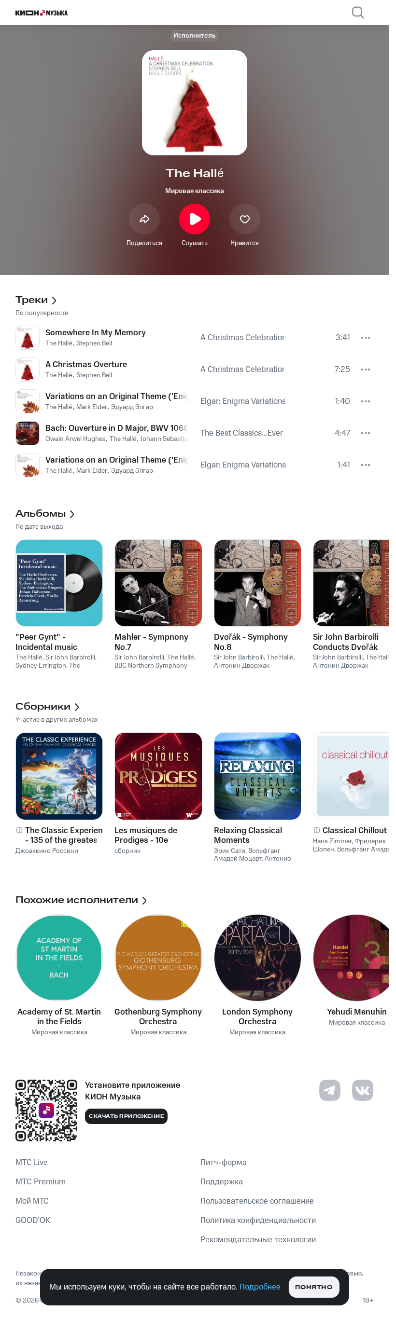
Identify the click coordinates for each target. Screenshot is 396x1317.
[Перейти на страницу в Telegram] (329, 1090)
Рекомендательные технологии (258, 1240)
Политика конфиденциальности (258, 1220)
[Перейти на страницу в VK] (362, 1090)
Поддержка (221, 1182)
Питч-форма (223, 1162)
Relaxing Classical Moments (248, 835)
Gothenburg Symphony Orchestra (158, 1017)
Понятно (313, 1287)
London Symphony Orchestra (257, 1017)
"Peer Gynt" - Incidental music (46, 642)
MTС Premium (40, 1182)
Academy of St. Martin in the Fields (59, 1017)
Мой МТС (32, 1201)
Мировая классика (194, 191)
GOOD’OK (32, 1220)
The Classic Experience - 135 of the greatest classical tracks (68, 835)
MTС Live (31, 1162)
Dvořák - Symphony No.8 (251, 642)
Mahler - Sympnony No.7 (151, 642)
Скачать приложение (126, 1116)
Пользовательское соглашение (257, 1201)
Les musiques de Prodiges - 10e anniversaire (145, 835)
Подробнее (260, 1287)
